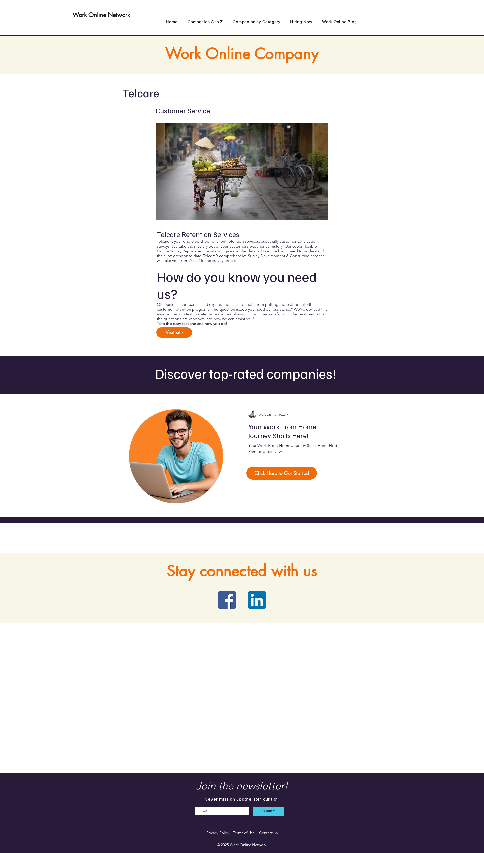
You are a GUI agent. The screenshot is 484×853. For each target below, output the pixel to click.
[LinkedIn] (257, 600)
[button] (256, 22)
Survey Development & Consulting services (286, 255)
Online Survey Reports (176, 251)
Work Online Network (101, 15)
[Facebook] (227, 600)
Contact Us (268, 832)
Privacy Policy (217, 832)
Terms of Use (243, 832)
